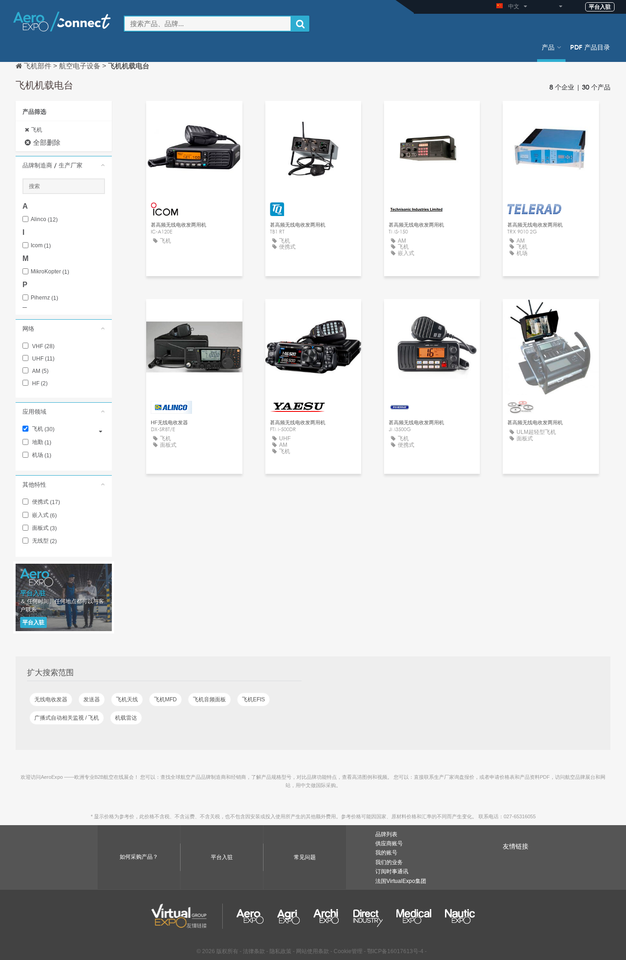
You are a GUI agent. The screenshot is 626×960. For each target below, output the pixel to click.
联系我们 (194, 116)
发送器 (91, 699)
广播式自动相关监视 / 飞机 (66, 718)
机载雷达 (126, 718)
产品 (548, 47)
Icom (41, 245)
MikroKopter (50, 271)
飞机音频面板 (209, 699)
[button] (63, 165)
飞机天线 (127, 699)
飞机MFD (165, 699)
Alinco (44, 219)
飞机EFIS (253, 699)
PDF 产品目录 (590, 47)
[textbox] (207, 24)
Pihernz (44, 297)
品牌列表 (386, 834)
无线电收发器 (50, 699)
